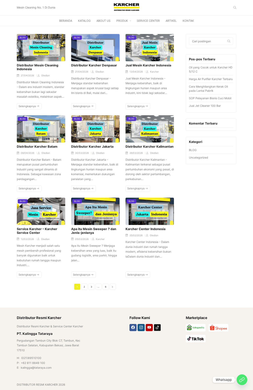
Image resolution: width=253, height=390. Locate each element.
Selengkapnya (28, 106)
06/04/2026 (28, 152)
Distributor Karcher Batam (37, 146)
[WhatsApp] (242, 379)
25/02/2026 (136, 235)
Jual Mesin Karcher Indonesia (148, 65)
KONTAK (188, 20)
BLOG (22, 37)
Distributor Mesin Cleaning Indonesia (37, 67)
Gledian (45, 75)
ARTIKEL (171, 20)
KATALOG (84, 20)
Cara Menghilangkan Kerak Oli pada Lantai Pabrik (208, 88)
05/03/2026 (82, 239)
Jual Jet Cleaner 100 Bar (205, 105)
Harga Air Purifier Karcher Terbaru (211, 79)
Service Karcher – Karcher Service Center (37, 231)
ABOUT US (103, 20)
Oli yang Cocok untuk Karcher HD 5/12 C (210, 69)
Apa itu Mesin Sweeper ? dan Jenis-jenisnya (93, 231)
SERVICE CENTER (148, 20)
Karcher (154, 71)
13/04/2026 (136, 71)
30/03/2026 (82, 152)
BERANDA (65, 20)
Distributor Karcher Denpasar (94, 65)
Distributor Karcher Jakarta (92, 146)
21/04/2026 (82, 71)
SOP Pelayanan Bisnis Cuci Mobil (210, 98)
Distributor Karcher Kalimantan (150, 146)
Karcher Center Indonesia (145, 229)
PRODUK (122, 20)
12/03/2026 (27, 239)
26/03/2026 (136, 152)
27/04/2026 (28, 75)
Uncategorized (198, 157)
